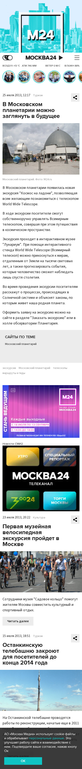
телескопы (60, 368)
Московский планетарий (21, 344)
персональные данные (46, 738)
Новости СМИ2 (13, 444)
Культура (39, 517)
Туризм (38, 95)
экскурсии (9, 368)
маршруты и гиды (14, 373)
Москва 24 (41, 57)
